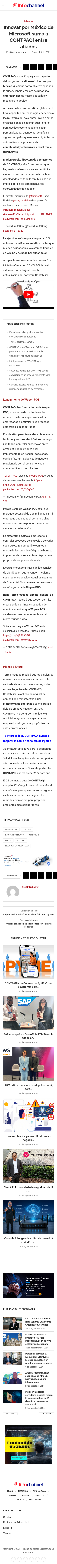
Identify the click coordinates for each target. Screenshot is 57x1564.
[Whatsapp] (37, 1559)
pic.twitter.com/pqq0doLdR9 (19, 218)
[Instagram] (43, 1559)
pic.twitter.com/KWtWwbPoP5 (20, 640)
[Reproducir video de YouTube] (28, 294)
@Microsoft (35, 196)
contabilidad (11, 829)
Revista (20, 1500)
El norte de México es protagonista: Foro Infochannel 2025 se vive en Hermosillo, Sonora (38, 1339)
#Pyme (38, 480)
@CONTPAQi (11, 475)
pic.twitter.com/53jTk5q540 (18, 489)
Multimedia (35, 1500)
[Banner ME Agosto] (28, 856)
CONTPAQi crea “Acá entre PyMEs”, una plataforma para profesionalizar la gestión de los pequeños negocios (28, 351)
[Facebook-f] (13, 1559)
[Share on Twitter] (33, 67)
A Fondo (26, 1495)
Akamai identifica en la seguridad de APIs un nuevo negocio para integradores (37, 1377)
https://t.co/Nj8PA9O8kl (16, 635)
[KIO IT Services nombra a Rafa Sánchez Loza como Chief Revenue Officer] (12, 1323)
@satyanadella (21, 200)
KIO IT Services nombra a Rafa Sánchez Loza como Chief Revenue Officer (38, 1321)
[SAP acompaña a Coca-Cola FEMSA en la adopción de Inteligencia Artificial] (28, 1013)
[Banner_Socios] (28, 1274)
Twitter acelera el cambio (21, 342)
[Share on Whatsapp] (49, 67)
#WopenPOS (36, 475)
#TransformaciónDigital (16, 209)
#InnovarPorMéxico (14, 214)
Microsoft (34, 835)
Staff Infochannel (18, 52)
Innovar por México (14, 835)
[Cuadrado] (28, 1426)
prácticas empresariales (17, 846)
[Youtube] (31, 1559)
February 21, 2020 (13, 230)
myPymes (21, 840)
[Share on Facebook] (26, 67)
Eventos (39, 1495)
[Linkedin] (25, 1559)
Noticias (23, 1491)
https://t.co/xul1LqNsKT (38, 214)
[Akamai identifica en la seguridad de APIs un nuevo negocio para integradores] (12, 1377)
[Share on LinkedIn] (41, 67)
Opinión (12, 1495)
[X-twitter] (19, 1559)
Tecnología (39, 1491)
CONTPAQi (27, 829)
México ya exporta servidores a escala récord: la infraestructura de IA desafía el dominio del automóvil (39, 1398)
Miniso (8, 840)
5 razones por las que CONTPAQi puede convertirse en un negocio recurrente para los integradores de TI (29, 375)
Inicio (10, 1491)
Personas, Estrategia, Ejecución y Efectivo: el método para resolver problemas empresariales (38, 1358)
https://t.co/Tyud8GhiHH (17, 484)
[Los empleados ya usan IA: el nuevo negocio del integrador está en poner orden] (28, 1115)
